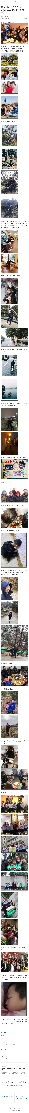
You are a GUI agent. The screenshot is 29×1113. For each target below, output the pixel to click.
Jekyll (14, 1110)
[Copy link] (4, 1041)
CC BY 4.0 (10, 1044)
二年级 (4, 1032)
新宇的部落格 (6, 18)
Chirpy (19, 1110)
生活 (4, 1035)
